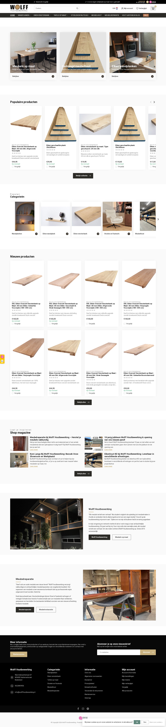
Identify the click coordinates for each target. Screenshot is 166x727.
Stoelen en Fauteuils (79, 15)
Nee (145, 722)
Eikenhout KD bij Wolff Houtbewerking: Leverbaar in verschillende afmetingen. (129, 455)
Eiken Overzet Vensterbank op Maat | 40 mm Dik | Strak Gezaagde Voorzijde (101, 375)
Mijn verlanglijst (127, 683)
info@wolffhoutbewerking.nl (25, 692)
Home (12, 15)
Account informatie (129, 673)
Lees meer (34, 450)
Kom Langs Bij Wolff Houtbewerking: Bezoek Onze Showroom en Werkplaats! (54, 455)
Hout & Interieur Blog (131, 15)
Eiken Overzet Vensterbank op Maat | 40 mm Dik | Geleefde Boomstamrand (139, 374)
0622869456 (19, 686)
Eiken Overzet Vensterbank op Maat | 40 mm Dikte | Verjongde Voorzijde (27, 374)
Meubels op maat (121, 537)
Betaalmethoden (91, 687)
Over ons (88, 673)
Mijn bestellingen (128, 676)
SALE (146, 15)
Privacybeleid (89, 683)
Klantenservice (18, 654)
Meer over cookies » (156, 722)
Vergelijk (17, 166)
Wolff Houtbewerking (99, 537)
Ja (137, 722)
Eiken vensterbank (41, 15)
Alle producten (127, 691)
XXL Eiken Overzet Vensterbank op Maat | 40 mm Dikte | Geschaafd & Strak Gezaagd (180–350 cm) (63, 306)
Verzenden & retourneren (94, 691)
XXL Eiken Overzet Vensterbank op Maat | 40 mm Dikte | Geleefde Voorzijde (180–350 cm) (26, 306)
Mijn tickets (126, 680)
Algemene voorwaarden (93, 676)
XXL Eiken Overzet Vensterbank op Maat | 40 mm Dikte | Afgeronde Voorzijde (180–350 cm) (100, 306)
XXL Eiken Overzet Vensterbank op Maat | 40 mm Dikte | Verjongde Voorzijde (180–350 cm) (138, 306)
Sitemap (88, 698)
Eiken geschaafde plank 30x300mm (125, 146)
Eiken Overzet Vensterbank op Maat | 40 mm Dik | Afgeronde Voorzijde (24, 149)
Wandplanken (23, 15)
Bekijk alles (81, 402)
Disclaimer (88, 680)
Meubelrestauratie (46, 609)
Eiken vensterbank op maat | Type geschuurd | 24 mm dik (94, 148)
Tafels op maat (60, 15)
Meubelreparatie (112, 15)
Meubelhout (96, 15)
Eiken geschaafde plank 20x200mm (56, 146)
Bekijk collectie (81, 176)
